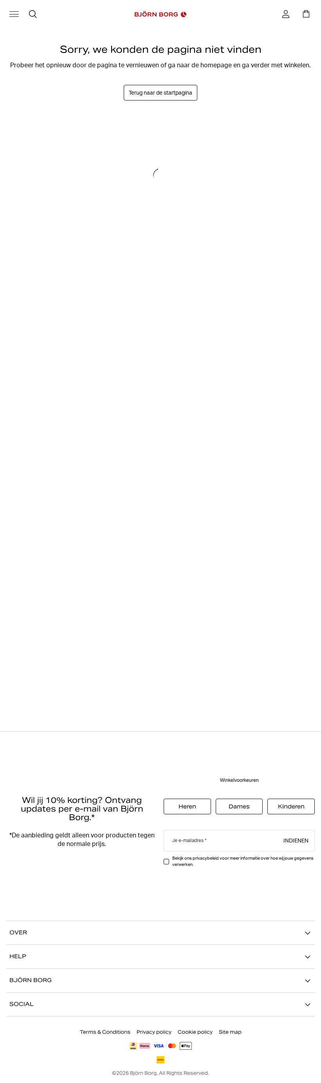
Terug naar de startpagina (160, 92)
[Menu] (14, 14)
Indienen (295, 840)
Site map (230, 1032)
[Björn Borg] (160, 14)
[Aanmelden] (286, 14)
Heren (187, 806)
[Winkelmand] (306, 14)
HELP (17, 956)
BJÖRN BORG (30, 980)
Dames (239, 806)
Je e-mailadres (188, 841)
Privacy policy (154, 1032)
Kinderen (291, 806)
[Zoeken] (32, 14)
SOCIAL (21, 1004)
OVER (18, 932)
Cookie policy (195, 1032)
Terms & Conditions (105, 1032)
